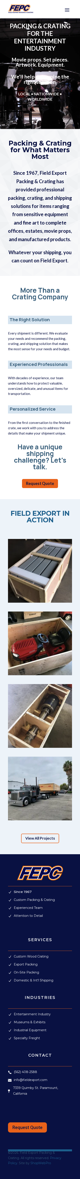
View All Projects (40, 838)
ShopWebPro (40, 1163)
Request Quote (40, 483)
